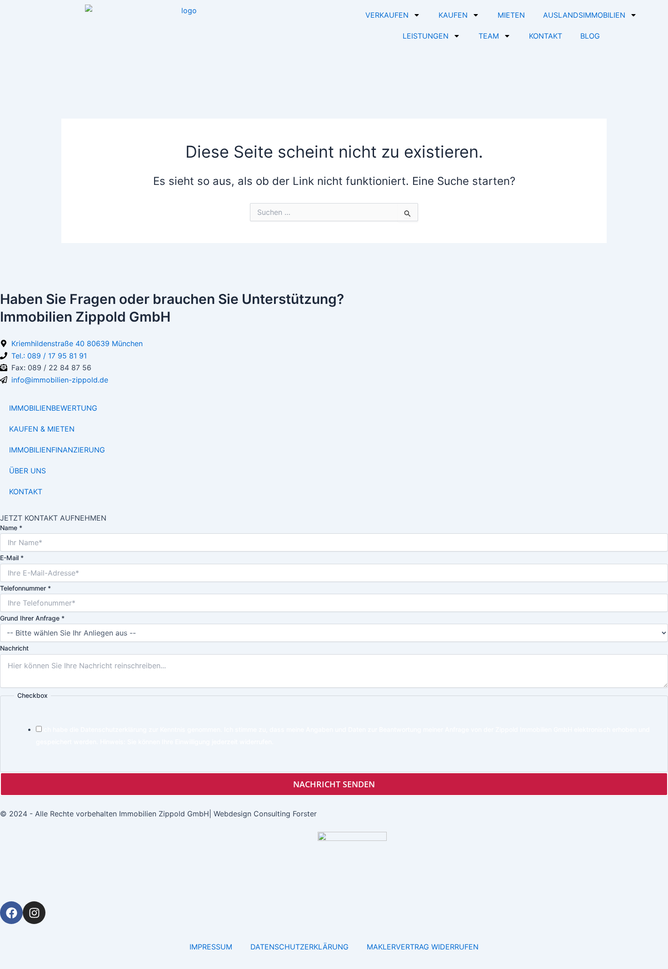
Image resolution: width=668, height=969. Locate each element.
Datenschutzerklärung (113, 729)
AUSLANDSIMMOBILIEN (584, 15)
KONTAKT (545, 35)
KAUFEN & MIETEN (42, 428)
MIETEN (511, 15)
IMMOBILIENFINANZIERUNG (57, 449)
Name (11, 528)
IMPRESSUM (210, 946)
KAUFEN (453, 15)
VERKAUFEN (387, 15)
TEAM (489, 35)
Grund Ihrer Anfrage (32, 618)
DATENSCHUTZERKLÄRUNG (299, 946)
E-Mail (12, 558)
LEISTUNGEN (426, 35)
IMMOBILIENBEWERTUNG (53, 407)
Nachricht (14, 648)
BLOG (590, 35)
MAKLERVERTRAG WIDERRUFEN (423, 946)
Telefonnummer (25, 588)
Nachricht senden (334, 784)
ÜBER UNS (27, 470)
